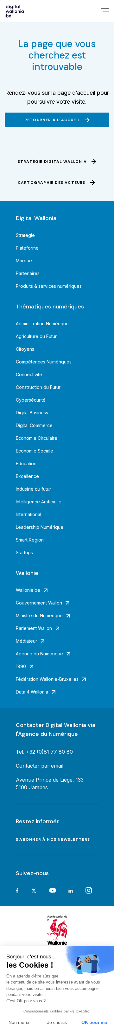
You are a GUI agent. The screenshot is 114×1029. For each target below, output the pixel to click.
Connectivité (29, 374)
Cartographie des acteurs (52, 182)
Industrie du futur (33, 489)
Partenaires (28, 273)
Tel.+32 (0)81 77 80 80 (44, 752)
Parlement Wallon (34, 628)
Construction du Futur (38, 387)
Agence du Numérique (39, 653)
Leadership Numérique (39, 527)
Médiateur (26, 641)
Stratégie (25, 235)
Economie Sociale (34, 450)
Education (26, 463)
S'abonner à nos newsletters (53, 839)
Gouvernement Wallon (39, 602)
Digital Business (32, 412)
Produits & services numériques (49, 286)
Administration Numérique (42, 323)
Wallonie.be (28, 590)
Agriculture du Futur (36, 336)
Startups (24, 552)
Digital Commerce (34, 425)
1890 (21, 666)
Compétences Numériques (44, 361)
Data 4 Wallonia (32, 691)
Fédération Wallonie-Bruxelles (47, 679)
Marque (24, 260)
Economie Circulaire (36, 438)
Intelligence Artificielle (38, 501)
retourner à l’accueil (52, 119)
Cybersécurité (31, 400)
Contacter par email (39, 766)
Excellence (27, 476)
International (28, 514)
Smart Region (30, 539)
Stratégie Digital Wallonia (52, 161)
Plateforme (27, 248)
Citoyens (25, 349)
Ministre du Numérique (39, 615)
